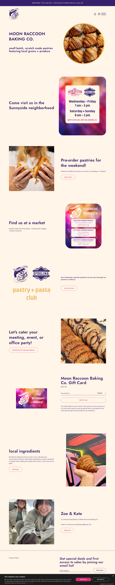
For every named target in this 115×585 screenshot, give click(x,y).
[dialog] (57, 579)
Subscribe (99, 570)
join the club (69, 288)
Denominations (65, 393)
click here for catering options (23, 350)
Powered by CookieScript (106, 584)
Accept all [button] (83, 579)
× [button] (113, 576)
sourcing (15, 469)
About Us (67, 530)
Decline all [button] (100, 579)
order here (68, 177)
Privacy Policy (14, 558)
